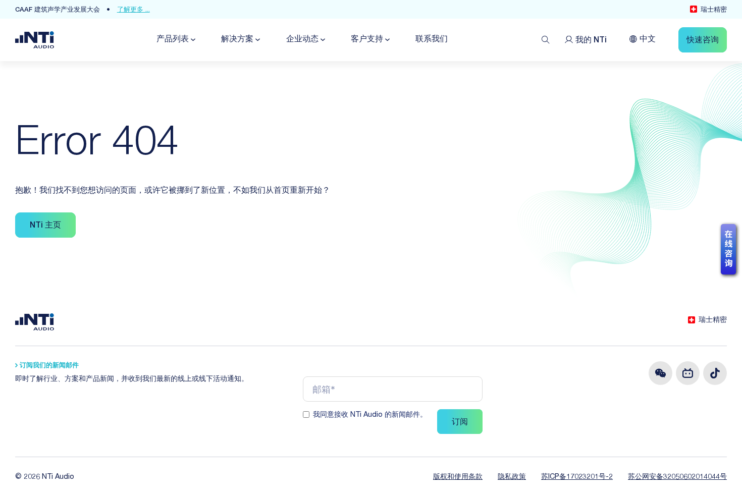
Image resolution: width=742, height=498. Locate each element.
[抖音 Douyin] (715, 373)
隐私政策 (512, 477)
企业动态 (302, 40)
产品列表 (172, 40)
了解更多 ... (133, 10)
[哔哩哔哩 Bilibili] (688, 373)
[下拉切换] (192, 40)
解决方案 (237, 40)
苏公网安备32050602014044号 (677, 477)
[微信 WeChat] (660, 373)
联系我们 (431, 40)
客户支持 (367, 40)
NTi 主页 (45, 226)
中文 (648, 40)
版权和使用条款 (458, 477)
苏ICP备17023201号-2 (577, 477)
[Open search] (546, 40)
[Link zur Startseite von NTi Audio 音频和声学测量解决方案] (34, 40)
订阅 (460, 423)
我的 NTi (591, 41)
